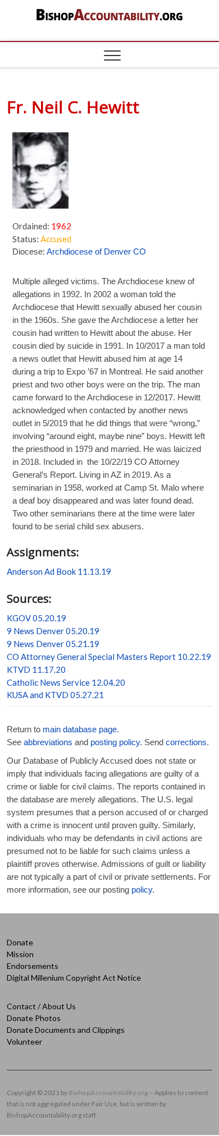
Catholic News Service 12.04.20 (66, 682)
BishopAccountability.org (108, 1092)
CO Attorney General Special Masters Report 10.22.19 (109, 657)
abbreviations (48, 742)
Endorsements (32, 966)
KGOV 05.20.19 (36, 618)
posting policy (115, 742)
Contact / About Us (41, 1006)
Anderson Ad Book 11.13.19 (59, 571)
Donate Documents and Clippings (66, 1030)
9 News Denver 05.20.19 (53, 631)
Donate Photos (34, 1018)
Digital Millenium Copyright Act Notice (74, 977)
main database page (80, 729)
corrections (186, 742)
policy (141, 889)
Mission (20, 954)
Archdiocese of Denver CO (96, 251)
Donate (20, 942)
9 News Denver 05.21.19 (53, 644)
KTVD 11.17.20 (36, 669)
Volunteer (24, 1041)
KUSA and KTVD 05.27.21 (55, 695)
